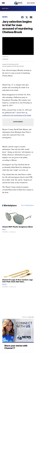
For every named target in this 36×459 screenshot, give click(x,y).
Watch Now (30, 3)
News (5, 17)
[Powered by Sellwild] (31, 317)
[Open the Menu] (3, 2)
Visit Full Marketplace (27, 205)
